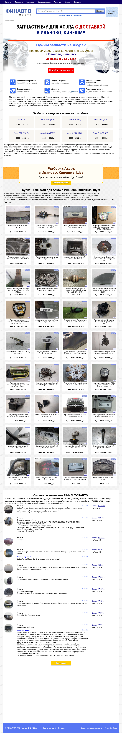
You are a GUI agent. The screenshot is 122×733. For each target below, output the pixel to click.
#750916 (101, 613)
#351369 (101, 565)
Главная (6, 20)
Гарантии (57, 2)
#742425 (101, 601)
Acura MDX (98, 540)
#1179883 (101, 506)
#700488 (101, 625)
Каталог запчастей (61, 183)
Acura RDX (98, 520)
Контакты (77, 2)
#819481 (101, 550)
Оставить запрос (44, 2)
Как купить (30, 2)
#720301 (101, 577)
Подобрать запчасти (61, 70)
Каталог (8, 2)
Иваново (24, 728)
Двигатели (19, 2)
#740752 (101, 589)
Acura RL (97, 508)
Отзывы (67, 2)
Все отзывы (61, 663)
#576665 (101, 538)
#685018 (101, 518)
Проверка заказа (111, 12)
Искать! (99, 11)
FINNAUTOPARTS (13, 728)
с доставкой (90, 27)
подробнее (73, 91)
